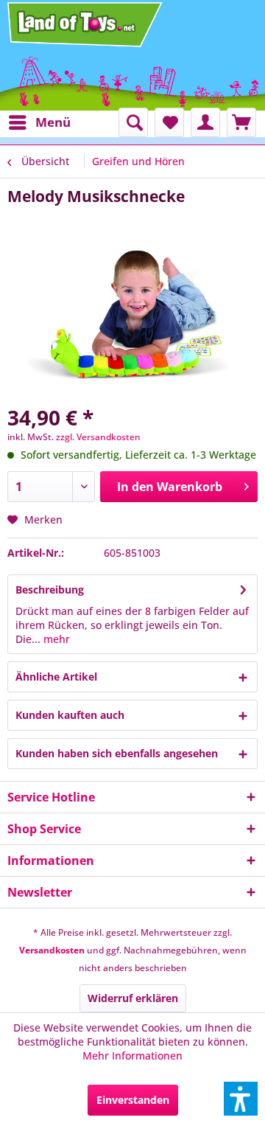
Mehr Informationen (132, 1056)
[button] (241, 1099)
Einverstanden (132, 1100)
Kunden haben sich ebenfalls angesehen (116, 753)
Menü (53, 122)
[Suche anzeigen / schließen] (133, 122)
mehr (55, 639)
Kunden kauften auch (69, 715)
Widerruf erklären (133, 998)
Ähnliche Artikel (56, 677)
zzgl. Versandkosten (98, 437)
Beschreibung (49, 590)
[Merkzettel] (169, 122)
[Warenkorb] (241, 122)
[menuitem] (39, 122)
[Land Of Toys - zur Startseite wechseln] (86, 24)
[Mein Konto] (205, 122)
